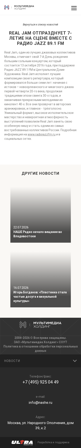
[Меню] (73, 7)
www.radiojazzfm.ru (42, 134)
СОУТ (63, 342)
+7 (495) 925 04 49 (40, 382)
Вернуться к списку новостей (40, 24)
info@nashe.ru (40, 402)
